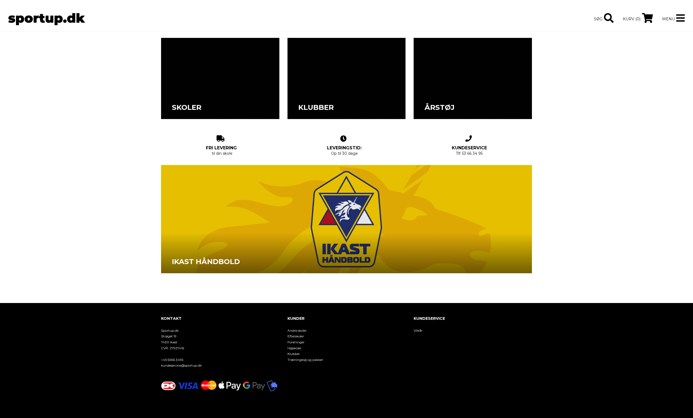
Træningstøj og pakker (305, 360)
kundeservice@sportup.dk (181, 365)
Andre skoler (297, 330)
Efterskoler (295, 336)
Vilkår (418, 330)
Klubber (293, 354)
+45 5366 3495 (172, 360)
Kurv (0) (631, 19)
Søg (598, 19)
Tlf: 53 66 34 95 (469, 150)
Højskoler (294, 348)
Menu (668, 19)
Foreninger (296, 342)
